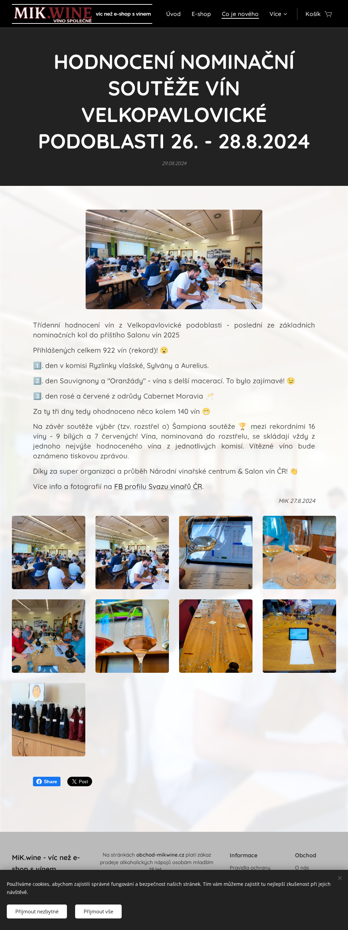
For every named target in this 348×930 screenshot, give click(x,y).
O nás (302, 867)
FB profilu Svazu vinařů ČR (158, 486)
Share (50, 781)
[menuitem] (175, 13)
